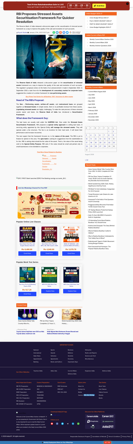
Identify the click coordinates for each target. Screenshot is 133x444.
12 (95, 139)
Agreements (54, 359)
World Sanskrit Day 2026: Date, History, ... (72, 322)
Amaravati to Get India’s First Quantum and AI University (100, 200)
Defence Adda (72, 374)
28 (105, 146)
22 (109, 142)
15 (109, 139)
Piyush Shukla (22, 32)
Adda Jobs (54, 371)
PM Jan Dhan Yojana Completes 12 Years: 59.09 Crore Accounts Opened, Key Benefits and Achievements (100, 178)
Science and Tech (90, 356)
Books (101, 398)
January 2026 (92, 113)
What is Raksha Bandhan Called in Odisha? (99, 232)
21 (104, 142)
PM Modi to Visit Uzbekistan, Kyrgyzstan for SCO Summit (101, 190)
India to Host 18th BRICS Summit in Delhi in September (100, 216)
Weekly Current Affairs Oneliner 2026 (101, 39)
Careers (86, 395)
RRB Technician (62, 386)
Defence (70, 353)
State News (36, 356)
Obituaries (88, 350)
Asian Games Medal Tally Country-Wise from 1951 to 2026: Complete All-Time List (101, 171)
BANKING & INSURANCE (44, 386)
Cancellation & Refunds (99, 436)
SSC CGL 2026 (62, 392)
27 (100, 146)
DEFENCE (40, 398)
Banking (35, 362)
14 (104, 139)
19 (95, 142)
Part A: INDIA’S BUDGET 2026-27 (101, 21)
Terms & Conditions (114, 436)
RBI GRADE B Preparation (24, 404)
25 (91, 146)
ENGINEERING (41, 401)
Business (70, 350)
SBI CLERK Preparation (23, 389)
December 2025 (93, 117)
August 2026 (97, 91)
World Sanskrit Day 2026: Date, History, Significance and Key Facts (101, 185)
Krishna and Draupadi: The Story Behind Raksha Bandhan (101, 226)
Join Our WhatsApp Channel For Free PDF (32, 188)
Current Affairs (72, 371)
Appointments (37, 359)
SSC (38, 389)
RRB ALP (60, 389)
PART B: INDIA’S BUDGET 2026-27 (101, 24)
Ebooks (101, 395)
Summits (70, 356)
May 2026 (91, 101)
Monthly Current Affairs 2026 (99, 42)
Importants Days (73, 362)
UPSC (39, 404)
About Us (81, 386)
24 (87, 146)
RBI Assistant (20, 401)
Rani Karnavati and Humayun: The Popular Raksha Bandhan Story (99, 247)
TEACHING (40, 395)
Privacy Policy (126, 436)
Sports (53, 350)
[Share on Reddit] (60, 32)
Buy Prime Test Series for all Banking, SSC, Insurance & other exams (49, 96)
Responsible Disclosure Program (80, 436)
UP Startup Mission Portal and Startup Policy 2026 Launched (100, 211)
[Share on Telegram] (57, 32)
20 (100, 142)
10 (86, 139)
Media (80, 392)
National (35, 350)
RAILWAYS (40, 392)
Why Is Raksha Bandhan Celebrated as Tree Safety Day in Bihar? (101, 237)
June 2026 (91, 98)
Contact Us (81, 389)
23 (114, 142)
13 (100, 139)
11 (91, 139)
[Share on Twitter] (67, 32)
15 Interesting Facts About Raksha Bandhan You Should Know (99, 221)
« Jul (86, 160)
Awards (53, 353)
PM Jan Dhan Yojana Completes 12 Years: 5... (48, 322)
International (37, 353)
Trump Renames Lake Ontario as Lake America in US (100, 195)
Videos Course (103, 392)
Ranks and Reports (91, 353)
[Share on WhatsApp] (53, 32)
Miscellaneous (89, 359)
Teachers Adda (37, 371)
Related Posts (21, 305)
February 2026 (93, 110)
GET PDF (107, 442)
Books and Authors (56, 362)
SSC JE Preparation (22, 395)
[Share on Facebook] (64, 32)
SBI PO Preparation (22, 386)
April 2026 (91, 104)
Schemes (53, 356)
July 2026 (91, 95)
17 (86, 142)
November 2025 (93, 120)
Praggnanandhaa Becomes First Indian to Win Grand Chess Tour (100, 206)
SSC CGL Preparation (22, 398)
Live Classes (102, 389)
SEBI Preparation (21, 392)
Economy (70, 359)
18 (91, 142)
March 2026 (92, 107)
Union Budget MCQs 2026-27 (99, 18)
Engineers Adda (90, 371)
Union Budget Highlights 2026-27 (100, 27)
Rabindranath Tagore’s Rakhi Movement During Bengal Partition (101, 242)
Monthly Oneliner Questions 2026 (100, 45)
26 (96, 146)
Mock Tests (102, 386)
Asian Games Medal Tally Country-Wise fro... (26, 322)
